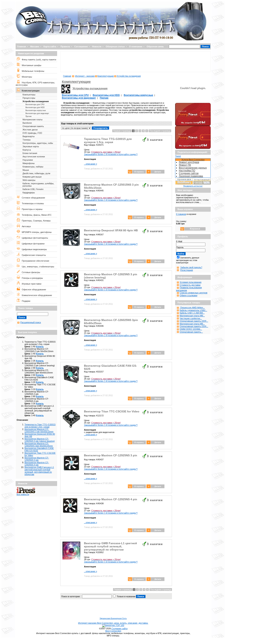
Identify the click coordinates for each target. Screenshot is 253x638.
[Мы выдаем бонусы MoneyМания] (193, 125)
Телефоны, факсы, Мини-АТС (36, 215)
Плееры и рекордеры (31, 278)
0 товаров (181, 214)
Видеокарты (29, 136)
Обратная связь (155, 46)
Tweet (178, 156)
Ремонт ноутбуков (189, 162)
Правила (65, 46)
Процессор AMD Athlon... (192, 307)
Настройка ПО (187, 170)
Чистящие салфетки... (191, 318)
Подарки (25, 301)
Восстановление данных (193, 167)
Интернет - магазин (85, 76)
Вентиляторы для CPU (34, 104)
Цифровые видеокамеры (33, 249)
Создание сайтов (188, 173)
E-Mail (179, 241)
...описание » (90, 164)
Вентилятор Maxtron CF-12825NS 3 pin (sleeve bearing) (40, 440)
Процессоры (29, 98)
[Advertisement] (135, 61)
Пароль (180, 247)
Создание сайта (119, 628)
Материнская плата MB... (192, 315)
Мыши (26, 170)
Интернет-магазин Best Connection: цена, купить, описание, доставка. (113, 623)
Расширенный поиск (30, 322)
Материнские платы (32, 119)
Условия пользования (190, 282)
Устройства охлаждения (36, 101)
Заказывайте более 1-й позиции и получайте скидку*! (111, 153)
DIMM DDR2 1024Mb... (191, 329)
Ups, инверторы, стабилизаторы (37, 266)
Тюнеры (27, 140)
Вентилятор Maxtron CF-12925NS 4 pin (37, 463)
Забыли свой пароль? (191, 267)
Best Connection (113, 631)
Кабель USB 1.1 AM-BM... (192, 313)
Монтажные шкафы (30, 65)
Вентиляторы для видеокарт (37, 113)
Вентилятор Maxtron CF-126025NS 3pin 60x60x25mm (39, 444)
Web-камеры (29, 180)
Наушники (28, 160)
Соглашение (81, 46)
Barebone (27, 123)
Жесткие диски (30, 129)
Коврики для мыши (32, 177)
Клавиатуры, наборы (33, 166)
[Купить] (155, 173)
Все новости (23, 494)
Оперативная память (33, 126)
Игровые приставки (30, 284)
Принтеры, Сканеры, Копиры (35, 220)
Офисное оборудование (33, 289)
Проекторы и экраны (31, 209)
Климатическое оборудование (36, 295)
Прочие (28, 116)
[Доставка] (193, 102)
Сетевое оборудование (32, 198)
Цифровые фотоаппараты (34, 238)
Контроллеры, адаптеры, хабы (38, 143)
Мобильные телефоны (32, 71)
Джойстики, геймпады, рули (36, 173)
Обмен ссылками (188, 295)
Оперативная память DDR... (194, 321)
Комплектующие (30, 90)
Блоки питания (30, 153)
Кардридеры (29, 192)
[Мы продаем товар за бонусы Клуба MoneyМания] (193, 148)
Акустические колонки (34, 156)
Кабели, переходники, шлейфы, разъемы (38, 184)
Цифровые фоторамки (32, 243)
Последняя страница (159, 131)
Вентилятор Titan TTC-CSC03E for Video (111, 411)
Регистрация (186, 270)
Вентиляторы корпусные (35, 110)
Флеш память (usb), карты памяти (38, 59)
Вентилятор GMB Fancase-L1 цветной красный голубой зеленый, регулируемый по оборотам (39, 471)
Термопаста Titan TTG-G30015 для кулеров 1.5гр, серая (40, 425)
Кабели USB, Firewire (33, 189)
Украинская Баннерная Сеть (113, 618)
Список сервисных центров (193, 292)
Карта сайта (49, 46)
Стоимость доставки (190, 285)
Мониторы (26, 77)
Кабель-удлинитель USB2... (193, 310)
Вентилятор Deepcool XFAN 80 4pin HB (111, 230)
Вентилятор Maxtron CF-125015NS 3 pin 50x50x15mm (39, 430)
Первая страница (121, 131)
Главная (21, 46)
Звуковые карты (31, 146)
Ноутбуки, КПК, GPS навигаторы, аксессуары (35, 83)
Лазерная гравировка (191, 176)
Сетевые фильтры (30, 272)
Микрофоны (29, 163)
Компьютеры (29, 94)
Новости (96, 46)
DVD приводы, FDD (32, 133)
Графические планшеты (33, 255)
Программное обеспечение (34, 261)
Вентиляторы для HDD (35, 107)
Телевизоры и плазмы (32, 203)
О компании (135, 46)
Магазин (34, 46)
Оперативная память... (191, 332)
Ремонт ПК (185, 165)
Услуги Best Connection (193, 160)
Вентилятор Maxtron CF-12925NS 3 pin (37, 459)
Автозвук (25, 226)
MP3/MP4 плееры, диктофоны (36, 232)
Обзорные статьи (115, 46)
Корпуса (27, 150)
